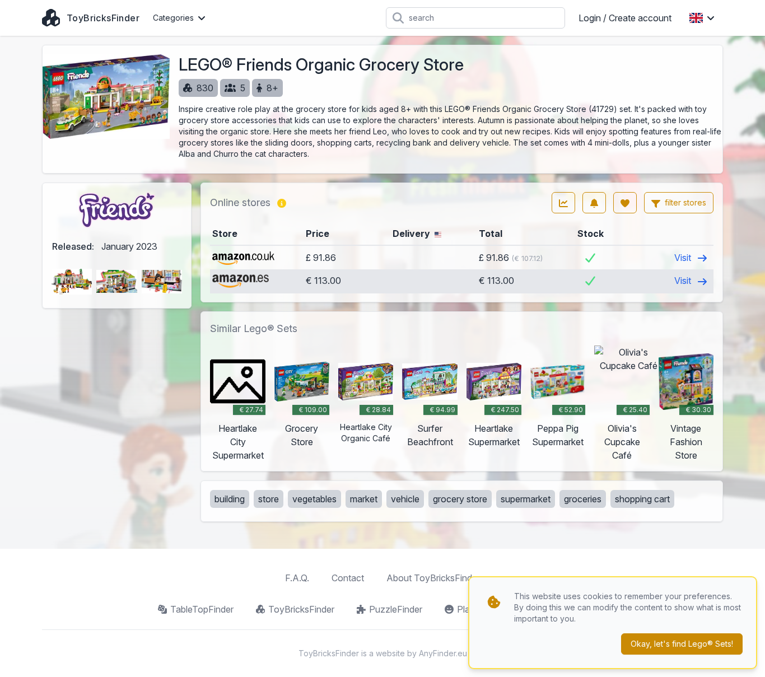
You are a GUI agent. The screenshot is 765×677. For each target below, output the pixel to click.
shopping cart (642, 499)
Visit (683, 257)
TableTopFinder (202, 609)
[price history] (563, 202)
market (363, 499)
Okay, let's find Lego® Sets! (682, 643)
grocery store (460, 499)
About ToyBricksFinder (433, 577)
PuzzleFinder (395, 609)
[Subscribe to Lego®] (594, 202)
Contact (348, 577)
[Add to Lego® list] (625, 202)
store (268, 499)
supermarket (526, 499)
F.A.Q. (297, 577)
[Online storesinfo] (281, 203)
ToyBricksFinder (301, 609)
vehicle (405, 499)
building (229, 499)
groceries (582, 499)
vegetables (314, 499)
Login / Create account (625, 18)
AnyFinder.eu (443, 653)
